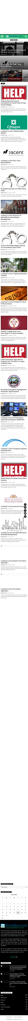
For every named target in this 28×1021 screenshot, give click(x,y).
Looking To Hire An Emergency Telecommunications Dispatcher (12, 419)
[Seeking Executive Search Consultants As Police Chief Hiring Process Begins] (14, 92)
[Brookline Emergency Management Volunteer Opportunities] (14, 381)
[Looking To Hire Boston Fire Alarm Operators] (11, 77)
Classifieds (12, 83)
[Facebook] (25, 504)
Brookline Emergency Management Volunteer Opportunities (14, 391)
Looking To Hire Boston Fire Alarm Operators (13, 562)
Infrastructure (4, 997)
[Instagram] (25, 510)
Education (3, 1004)
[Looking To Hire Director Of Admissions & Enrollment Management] (14, 207)
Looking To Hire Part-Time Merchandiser (11, 65)
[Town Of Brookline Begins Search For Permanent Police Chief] (14, 237)
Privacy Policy (9, 1016)
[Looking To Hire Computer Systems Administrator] (14, 440)
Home (7, 83)
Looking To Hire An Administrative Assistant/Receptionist (13, 534)
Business (3, 1000)
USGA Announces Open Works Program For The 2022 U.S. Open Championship (12, 361)
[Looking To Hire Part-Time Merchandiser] (14, 152)
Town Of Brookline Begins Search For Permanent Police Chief (13, 246)
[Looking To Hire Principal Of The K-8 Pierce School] (14, 293)
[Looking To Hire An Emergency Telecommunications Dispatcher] (14, 409)
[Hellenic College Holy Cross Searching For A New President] (14, 323)
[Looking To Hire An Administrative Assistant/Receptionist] (14, 524)
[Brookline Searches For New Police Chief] (14, 180)
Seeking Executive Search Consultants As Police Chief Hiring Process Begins (13, 103)
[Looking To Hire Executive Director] (14, 498)
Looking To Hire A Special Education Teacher (14, 275)
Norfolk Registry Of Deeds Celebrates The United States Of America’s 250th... (18, 975)
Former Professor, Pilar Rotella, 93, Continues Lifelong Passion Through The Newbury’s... (18, 967)
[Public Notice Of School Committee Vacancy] (14, 470)
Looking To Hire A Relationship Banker (12, 132)
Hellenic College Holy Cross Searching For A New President (12, 332)
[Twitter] (25, 507)
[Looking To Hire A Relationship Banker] (14, 122)
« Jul (2, 918)
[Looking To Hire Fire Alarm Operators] (14, 580)
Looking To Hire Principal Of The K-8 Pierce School (14, 303)
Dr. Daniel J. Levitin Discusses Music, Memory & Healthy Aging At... (18, 983)
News (2, 995)
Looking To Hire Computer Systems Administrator (14, 450)
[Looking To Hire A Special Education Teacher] (14, 265)
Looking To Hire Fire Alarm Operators (11, 590)
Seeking (15, 40)
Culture (2, 1009)
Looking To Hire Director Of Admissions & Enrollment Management (11, 217)
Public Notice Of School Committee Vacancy (14, 479)
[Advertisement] (14, 2)
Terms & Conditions (18, 1016)
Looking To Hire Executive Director (13, 506)
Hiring (11, 40)
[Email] (25, 513)
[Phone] (25, 516)
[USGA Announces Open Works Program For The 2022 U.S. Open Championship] (14, 351)
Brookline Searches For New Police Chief (13, 190)
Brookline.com (4, 54)
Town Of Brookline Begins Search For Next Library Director (13, 51)
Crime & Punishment (5, 1007)
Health (2, 1002)
